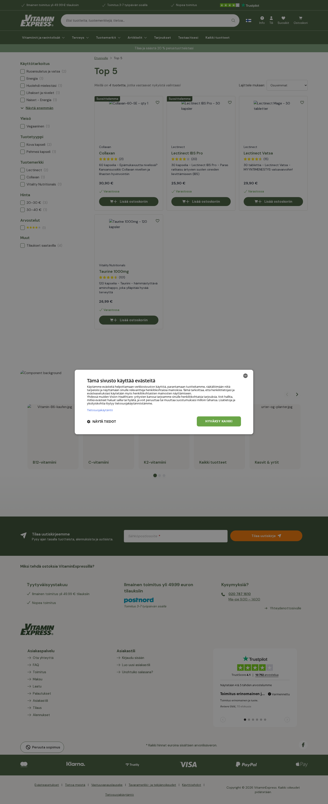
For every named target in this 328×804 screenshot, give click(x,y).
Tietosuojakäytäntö (100, 410)
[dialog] (164, 402)
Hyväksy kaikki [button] (219, 421)
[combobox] (245, 375)
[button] (101, 421)
